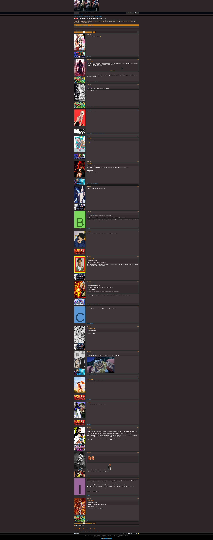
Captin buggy (80, 51)
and (94, 107)
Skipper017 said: (90, 258)
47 (87, 32)
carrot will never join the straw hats (121, 21)
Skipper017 (80, 153)
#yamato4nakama (90, 21)
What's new (87, 12)
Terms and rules (127, 533)
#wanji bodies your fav (83, 21)
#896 (138, 402)
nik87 (80, 469)
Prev (75, 32)
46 (85, 32)
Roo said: (89, 163)
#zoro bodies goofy (97, 21)
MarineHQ (80, 101)
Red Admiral (80, 178)
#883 (138, 84)
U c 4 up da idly (80, 343)
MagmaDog (79, 298)
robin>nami (82, 22)
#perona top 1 (133, 20)
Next (94, 32)
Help (136, 533)
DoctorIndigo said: (91, 213)
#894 (138, 351)
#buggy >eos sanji (87, 20)
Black (80, 203)
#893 (138, 326)
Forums (76, 12)
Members (93, 12)
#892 (138, 306)
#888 (138, 211)
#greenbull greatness (100, 20)
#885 (138, 136)
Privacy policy (133, 533)
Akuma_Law (79, 248)
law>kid (135, 21)
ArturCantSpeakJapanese (80, 273)
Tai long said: (90, 379)
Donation (81, 12)
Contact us (122, 533)
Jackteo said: (90, 61)
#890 (138, 256)
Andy (80, 393)
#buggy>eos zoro (93, 20)
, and (95, 81)
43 (80, 32)
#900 (138, 498)
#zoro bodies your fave (104, 21)
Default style (77, 533)
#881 (138, 34)
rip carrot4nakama (77, 22)
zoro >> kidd (87, 22)
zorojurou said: (90, 454)
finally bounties (130, 21)
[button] (83, 13)
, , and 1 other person (96, 133)
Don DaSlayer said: (91, 328)
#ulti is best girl (76, 21)
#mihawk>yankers (127, 20)
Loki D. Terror (80, 515)
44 (82, 32)
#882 (138, 59)
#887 (138, 186)
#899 (138, 478)
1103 (91, 32)
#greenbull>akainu (108, 20)
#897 (138, 427)
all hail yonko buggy (112, 21)
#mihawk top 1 (121, 20)
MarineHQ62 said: (90, 429)
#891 (138, 281)
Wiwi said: (89, 86)
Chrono (79, 76)
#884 (138, 109)
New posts (75, 14)
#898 (138, 452)
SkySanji (80, 444)
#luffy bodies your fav (115, 20)
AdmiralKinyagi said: (91, 283)
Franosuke (80, 368)
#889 (138, 231)
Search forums (80, 14)
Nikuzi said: (89, 138)
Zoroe (80, 419)
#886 (138, 161)
